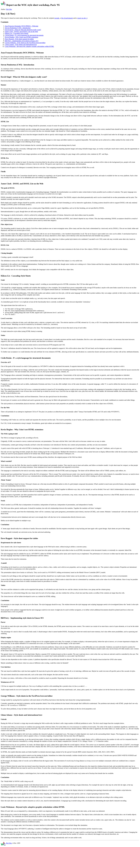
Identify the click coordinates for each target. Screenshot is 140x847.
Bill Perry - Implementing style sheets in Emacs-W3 (21, 41)
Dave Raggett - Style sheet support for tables (19, 39)
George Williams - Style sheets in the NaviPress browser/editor (25, 43)
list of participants (67, 18)
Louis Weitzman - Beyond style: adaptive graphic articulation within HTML (29, 46)
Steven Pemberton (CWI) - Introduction (18, 28)
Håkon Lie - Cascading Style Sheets (16, 33)
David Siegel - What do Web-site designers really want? (23, 30)
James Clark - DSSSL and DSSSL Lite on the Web (21, 31)
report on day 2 (82, 18)
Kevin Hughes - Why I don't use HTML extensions (21, 37)
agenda (56, 18)
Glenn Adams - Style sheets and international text (21, 44)
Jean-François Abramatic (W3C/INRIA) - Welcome (21, 26)
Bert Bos (9, 9)
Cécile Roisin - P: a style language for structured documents (24, 35)
